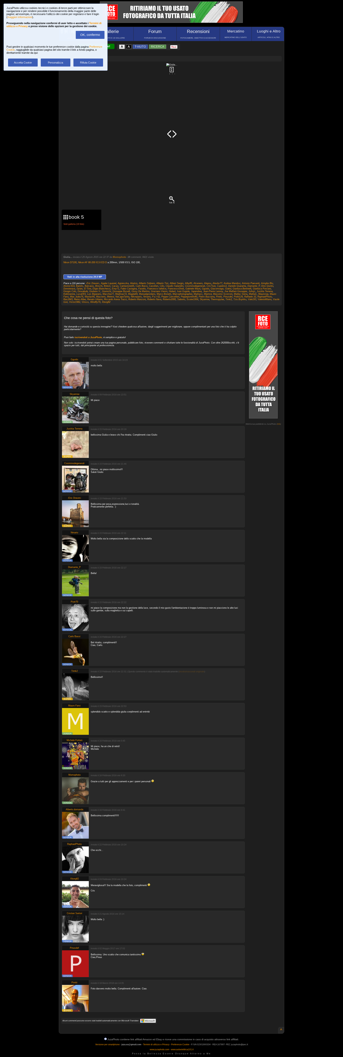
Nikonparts (136, 296)
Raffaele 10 (250, 296)
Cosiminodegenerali (195, 286)
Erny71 (115, 288)
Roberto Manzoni (137, 299)
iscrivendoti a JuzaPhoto (88, 337)
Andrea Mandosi (232, 283)
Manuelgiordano (147, 294)
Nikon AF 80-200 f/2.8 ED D (92, 262)
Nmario (147, 296)
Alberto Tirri (162, 283)
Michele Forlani (74, 740)
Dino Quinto (267, 286)
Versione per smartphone (107, 1044)
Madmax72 (121, 294)
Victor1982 (74, 302)
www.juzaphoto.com (159, 1049)
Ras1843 (68, 299)
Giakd (228, 288)
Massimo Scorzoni (222, 294)
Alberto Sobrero (147, 283)
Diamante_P (253, 286)
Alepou (207, 283)
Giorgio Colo (69, 291)
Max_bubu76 (76, 296)
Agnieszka (123, 283)
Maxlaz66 (90, 296)
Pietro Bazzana (207, 296)
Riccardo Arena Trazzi (115, 299)
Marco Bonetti (164, 294)
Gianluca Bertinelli (242, 288)
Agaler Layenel (108, 283)
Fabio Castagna (129, 288)
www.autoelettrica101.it (182, 1049)
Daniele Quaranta (237, 286)
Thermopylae (217, 299)
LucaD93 (81, 294)
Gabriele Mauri (192, 288)
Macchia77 (108, 294)
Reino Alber (80, 299)
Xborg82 (106, 302)
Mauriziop (263, 294)
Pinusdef (227, 296)
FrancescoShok (176, 288)
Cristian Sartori (74, 913)
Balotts (79, 286)
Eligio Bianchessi (101, 288)
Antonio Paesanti (251, 283)
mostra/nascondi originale (191, 671)
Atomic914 (68, 286)
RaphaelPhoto (264, 296)
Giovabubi (83, 291)
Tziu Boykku (239, 299)
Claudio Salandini (174, 286)
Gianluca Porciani (262, 288)
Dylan (80, 288)
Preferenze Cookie (180, 1044)
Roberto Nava (154, 299)
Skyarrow (204, 299)
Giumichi (106, 291)
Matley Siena (240, 294)
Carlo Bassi (142, 286)
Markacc (198, 294)
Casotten (153, 286)
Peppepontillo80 (189, 296)
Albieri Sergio (176, 283)
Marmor (208, 294)
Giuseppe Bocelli (121, 291)
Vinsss (85, 302)
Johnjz (251, 291)
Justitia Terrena (265, 291)
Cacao (115, 286)
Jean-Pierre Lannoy (213, 291)
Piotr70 (74, 601)
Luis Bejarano (94, 294)
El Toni (87, 288)
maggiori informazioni (19, 17)
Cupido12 (222, 286)
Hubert (172, 291)
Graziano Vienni (159, 291)
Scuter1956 (192, 299)
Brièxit (107, 286)
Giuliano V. (95, 291)
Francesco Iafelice (156, 288)
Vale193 (252, 299)
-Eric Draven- (93, 283)
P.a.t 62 (156, 296)
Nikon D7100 (70, 262)
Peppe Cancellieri (170, 296)
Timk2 (228, 299)
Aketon (133, 283)
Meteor (110, 296)
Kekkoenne (69, 294)
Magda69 (133, 294)
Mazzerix (101, 296)
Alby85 (188, 283)
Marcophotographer (182, 294)
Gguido (205, 288)
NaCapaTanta (122, 296)
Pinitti (219, 296)
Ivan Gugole (183, 291)
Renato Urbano (95, 299)
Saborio (181, 299)
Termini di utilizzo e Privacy (156, 1044)
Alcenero (198, 283)
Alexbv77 (217, 283)
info (278, 424)
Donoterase (69, 288)
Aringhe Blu (267, 283)
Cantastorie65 (127, 286)
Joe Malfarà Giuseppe (235, 291)
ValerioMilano (265, 299)
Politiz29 (238, 296)
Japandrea (196, 291)
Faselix (142, 288)
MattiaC (253, 294)
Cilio (162, 286)
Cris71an (211, 286)
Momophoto (119, 257)
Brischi (98, 286)
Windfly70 (95, 302)
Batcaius (89, 286)
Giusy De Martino (140, 291)
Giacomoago (217, 288)
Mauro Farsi (74, 705)
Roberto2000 (169, 299)
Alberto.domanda (74, 809)
